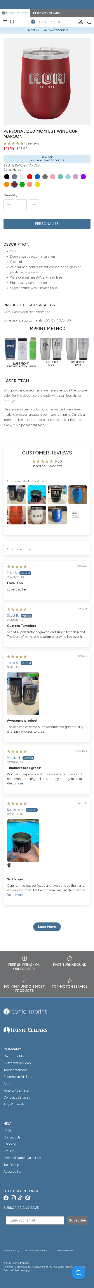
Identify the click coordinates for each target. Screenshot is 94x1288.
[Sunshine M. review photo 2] (12, 868)
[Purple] (83, 177)
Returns (9, 1151)
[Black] (6, 177)
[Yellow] (37, 184)
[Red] (29, 177)
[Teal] (60, 177)
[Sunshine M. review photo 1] (47, 840)
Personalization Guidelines (22, 1158)
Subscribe (77, 1220)
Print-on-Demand (16, 1090)
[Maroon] (14, 184)
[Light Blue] (68, 177)
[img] (17, 566)
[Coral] (29, 184)
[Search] (14, 22)
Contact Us (11, 1137)
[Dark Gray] (45, 177)
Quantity (10, 195)
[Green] (22, 184)
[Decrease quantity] (8, 204)
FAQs (7, 1130)
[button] (13, 143)
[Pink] (52, 177)
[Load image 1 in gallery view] (47, 81)
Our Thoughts (13, 1056)
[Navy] (14, 177)
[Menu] (5, 22)
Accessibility (12, 1172)
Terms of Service (13, 1270)
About (8, 1084)
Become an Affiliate (17, 1077)
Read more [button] (15, 783)
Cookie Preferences (63, 1250)
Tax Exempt (12, 1165)
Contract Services (16, 1097)
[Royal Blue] (37, 177)
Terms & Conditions (35, 1250)
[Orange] (6, 184)
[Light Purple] (75, 177)
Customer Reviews (17, 1063)
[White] (22, 177)
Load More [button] (47, 927)
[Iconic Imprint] (47, 22)
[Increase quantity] (34, 204)
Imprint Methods (15, 1070)
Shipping (9, 1144)
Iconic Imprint (21, 1262)
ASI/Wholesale (13, 1104)
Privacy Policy (11, 1250)
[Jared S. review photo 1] (47, 693)
